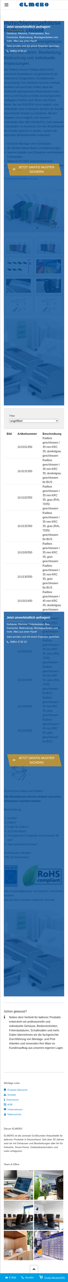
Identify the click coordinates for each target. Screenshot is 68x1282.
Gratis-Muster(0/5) (54, 1278)
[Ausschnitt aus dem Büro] (48, 1185)
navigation (6, 4)
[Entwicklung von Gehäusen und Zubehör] (18, 1185)
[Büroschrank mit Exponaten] (18, 1245)
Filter (12, 415)
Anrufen (29, 1277)
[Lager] (48, 1245)
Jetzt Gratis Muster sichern (36, 169)
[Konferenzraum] (18, 1215)
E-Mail (12, 1277)
